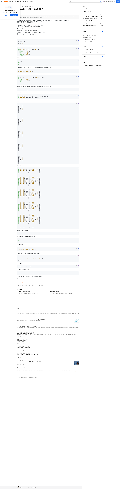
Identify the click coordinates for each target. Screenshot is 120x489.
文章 (30, 6)
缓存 (25, 346)
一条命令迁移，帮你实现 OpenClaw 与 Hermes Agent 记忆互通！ (92, 65)
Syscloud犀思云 (19, 332)
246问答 (32, 487)
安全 (22, 360)
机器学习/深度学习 (35, 325)
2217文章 (28, 487)
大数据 (39, 325)
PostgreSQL (38, 285)
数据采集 (23, 346)
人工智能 (27, 332)
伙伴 (25, 1)
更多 (102, 31)
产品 (12, 1)
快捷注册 (6, 15)
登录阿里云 (14, 15)
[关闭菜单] (1, 1)
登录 (118, 1)
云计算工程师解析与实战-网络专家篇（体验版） (90, 35)
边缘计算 (24, 339)
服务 (27, 1)
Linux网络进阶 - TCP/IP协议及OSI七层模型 (89, 41)
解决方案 (15, 1)
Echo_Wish (18, 374)
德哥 (21, 487)
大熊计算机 (18, 310)
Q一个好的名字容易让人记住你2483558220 (23, 325)
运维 (24, 367)
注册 (114, 1)
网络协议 (42, 285)
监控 (29, 332)
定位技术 (28, 346)
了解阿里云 (31, 1)
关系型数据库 (33, 285)
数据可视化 (32, 332)
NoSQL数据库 (26, 6)
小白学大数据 (19, 346)
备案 (110, 1)
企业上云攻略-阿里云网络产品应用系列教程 (89, 39)
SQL (22, 310)
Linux (24, 360)
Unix (45, 285)
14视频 (36, 487)
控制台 (112, 1)
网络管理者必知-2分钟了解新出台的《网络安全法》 (90, 42)
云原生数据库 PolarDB (25, 285)
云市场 (23, 1)
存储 (23, 310)
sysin (18, 360)
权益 (18, 1)
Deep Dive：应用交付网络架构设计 (88, 49)
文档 (108, 1)
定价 (20, 1)
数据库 (22, 6)
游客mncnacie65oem (20, 367)
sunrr (18, 339)
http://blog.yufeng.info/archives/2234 (23, 282)
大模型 (10, 1)
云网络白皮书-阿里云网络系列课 (87, 37)
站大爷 (18, 353)
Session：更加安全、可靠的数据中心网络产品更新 (90, 52)
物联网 (27, 339)
